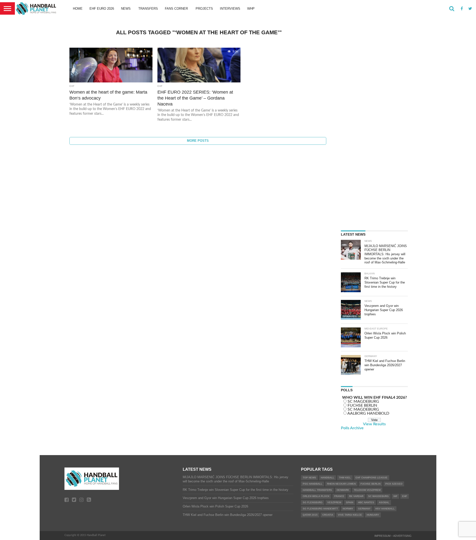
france (339, 496)
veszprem (334, 502)
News (126, 8)
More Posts (198, 141)
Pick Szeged (393, 483)
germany (364, 508)
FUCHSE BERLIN (362, 405)
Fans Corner (176, 8)
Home (78, 8)
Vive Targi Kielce (350, 514)
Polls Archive (352, 428)
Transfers (148, 8)
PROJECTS (204, 8)
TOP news (309, 477)
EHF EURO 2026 (101, 8)
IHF (395, 496)
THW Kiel (345, 477)
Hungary (373, 514)
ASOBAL (384, 502)
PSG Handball (312, 483)
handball (327, 477)
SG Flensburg (313, 502)
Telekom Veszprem (367, 490)
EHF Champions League (371, 477)
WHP (251, 8)
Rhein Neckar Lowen (341, 483)
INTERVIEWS (230, 8)
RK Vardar (356, 496)
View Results (374, 424)
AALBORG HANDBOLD (368, 413)
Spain (349, 502)
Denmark (343, 490)
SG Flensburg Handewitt (320, 508)
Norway (348, 508)
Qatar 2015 (310, 514)
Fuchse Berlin (370, 483)
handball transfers (317, 490)
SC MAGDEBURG (363, 401)
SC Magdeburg (378, 496)
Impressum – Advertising (393, 535)
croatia (327, 514)
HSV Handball (385, 508)
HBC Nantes (366, 502)
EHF (404, 496)
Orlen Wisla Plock (316, 496)
